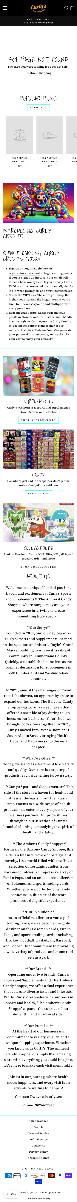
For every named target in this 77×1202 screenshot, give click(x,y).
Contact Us (38, 1145)
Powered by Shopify (38, 1198)
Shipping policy (38, 1158)
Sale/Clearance (38, 1121)
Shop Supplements (38, 420)
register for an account (24, 273)
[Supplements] (38, 376)
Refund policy (38, 1139)
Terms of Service (38, 1133)
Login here (41, 268)
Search (38, 1127)
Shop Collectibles (38, 566)
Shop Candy (38, 493)
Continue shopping (38, 73)
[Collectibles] (38, 522)
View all (38, 107)
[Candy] (38, 449)
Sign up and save (38, 1168)
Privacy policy (38, 1152)
